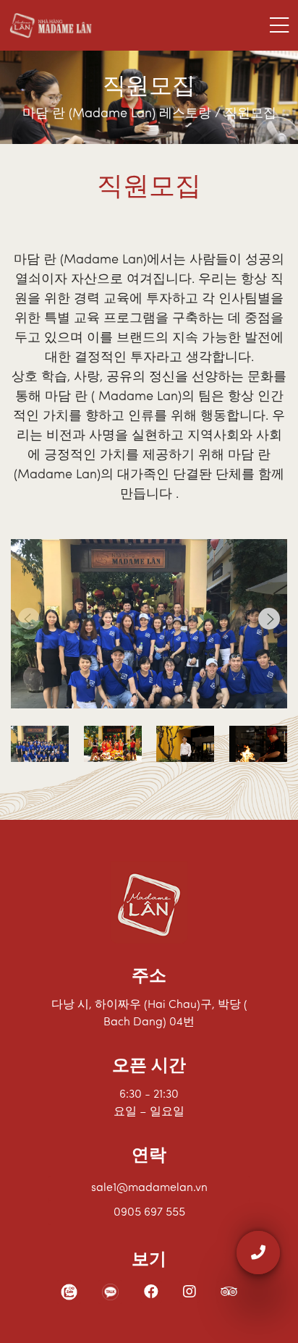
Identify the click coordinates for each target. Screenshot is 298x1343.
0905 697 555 (149, 1213)
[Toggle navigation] (279, 25)
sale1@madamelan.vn (149, 1188)
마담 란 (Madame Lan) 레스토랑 (118, 114)
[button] (269, 619)
